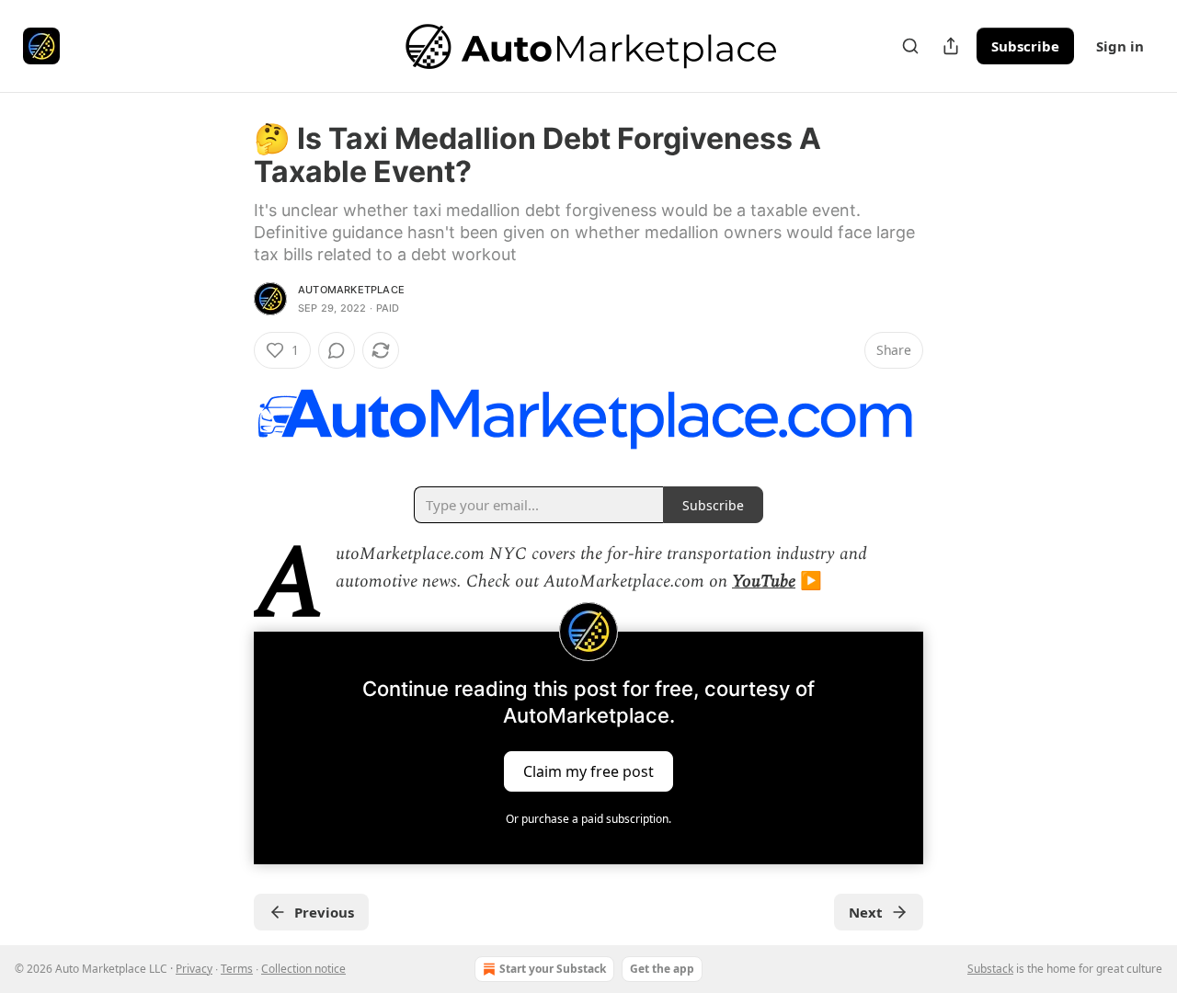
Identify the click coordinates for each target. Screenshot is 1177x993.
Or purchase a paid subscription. (588, 819)
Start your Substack (552, 968)
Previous (324, 912)
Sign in (1120, 46)
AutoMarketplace (351, 289)
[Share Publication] (950, 46)
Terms (237, 968)
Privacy (194, 968)
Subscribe (1025, 46)
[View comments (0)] (336, 350)
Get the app (662, 968)
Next (866, 912)
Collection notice (303, 968)
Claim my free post (588, 770)
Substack (990, 968)
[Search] (910, 46)
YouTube (763, 581)
